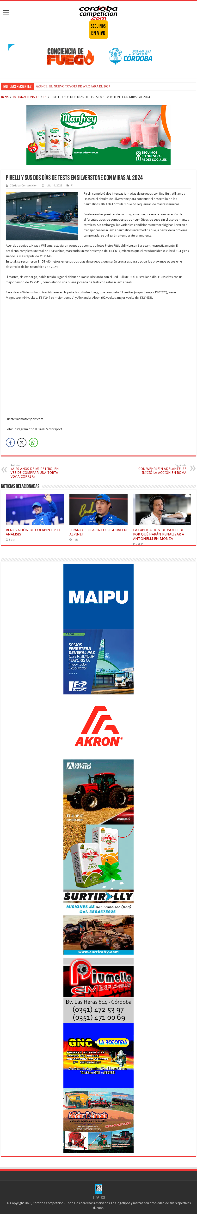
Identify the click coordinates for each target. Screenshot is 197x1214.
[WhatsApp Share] (33, 442)
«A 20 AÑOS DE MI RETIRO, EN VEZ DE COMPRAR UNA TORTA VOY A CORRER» (35, 471)
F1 (45, 97)
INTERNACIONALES (26, 97)
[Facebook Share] (10, 442)
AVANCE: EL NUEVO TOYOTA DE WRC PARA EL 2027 (73, 86)
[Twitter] (98, 1197)
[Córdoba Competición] (98, 12)
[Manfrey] (98, 135)
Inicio (5, 97)
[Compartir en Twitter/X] (21, 442)
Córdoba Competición (23, 185)
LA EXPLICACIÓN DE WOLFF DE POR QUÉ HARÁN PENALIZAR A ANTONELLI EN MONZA (158, 534)
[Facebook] (93, 1197)
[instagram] (103, 1197)
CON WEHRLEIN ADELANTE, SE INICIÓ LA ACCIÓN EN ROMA (162, 469)
